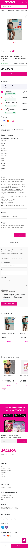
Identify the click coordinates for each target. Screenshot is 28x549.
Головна (3, 10)
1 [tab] (13, 42)
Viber (14, 518)
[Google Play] (20, 415)
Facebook (2, 518)
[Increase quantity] (8, 546)
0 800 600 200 (7, 495)
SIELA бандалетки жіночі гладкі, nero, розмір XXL (8, 376)
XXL (4, 389)
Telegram (10, 518)
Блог (2, 474)
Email (2, 270)
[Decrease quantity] (3, 546)
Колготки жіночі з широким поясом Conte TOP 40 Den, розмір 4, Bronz (9, 332)
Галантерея (11, 10)
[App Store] (8, 415)
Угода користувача (6, 470)
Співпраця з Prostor (6, 487)
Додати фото (4, 289)
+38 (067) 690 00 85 (8, 497)
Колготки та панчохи (21, 10)
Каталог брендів (5, 479)
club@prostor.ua (7, 500)
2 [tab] (15, 42)
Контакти (3, 472)
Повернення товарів (6, 468)
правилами (6, 299)
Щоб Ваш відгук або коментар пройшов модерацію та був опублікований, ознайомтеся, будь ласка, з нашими (14, 297)
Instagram (6, 518)
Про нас (3, 476)
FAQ (2, 478)
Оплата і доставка (5, 466)
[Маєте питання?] (24, 541)
